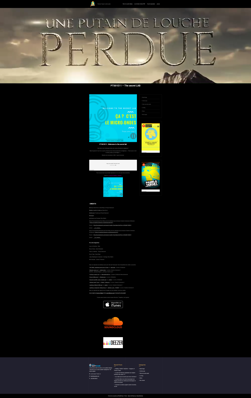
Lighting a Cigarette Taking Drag (97, 287)
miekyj (106, 285)
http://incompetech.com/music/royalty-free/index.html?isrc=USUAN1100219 (112, 225)
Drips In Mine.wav (93, 277)
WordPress (120, 395)
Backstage (144, 97)
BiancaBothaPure (106, 274)
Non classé (144, 114)
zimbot (110, 279)
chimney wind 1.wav (94, 282)
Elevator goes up (93, 270)
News (143, 111)
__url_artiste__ (97, 228)
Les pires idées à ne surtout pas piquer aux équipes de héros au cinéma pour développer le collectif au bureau (125, 380)
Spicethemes (140, 395)
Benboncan (103, 277)
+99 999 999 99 (94, 378)
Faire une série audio (146, 104)
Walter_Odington (105, 282)
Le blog (143, 107)
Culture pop (144, 100)
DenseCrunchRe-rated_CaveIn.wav (97, 279)
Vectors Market (100, 293)
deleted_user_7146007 (113, 287)
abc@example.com (95, 376)
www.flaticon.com (110, 293)
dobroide (113, 267)
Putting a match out (94, 274)
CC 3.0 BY (123, 293)
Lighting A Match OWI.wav (95, 285)
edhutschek (103, 270)
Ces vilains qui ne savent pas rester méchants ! (126, 376)
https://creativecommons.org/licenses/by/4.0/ (101, 222)
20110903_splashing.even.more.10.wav (99, 267)
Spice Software (131, 395)
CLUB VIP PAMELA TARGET (115, 175)
